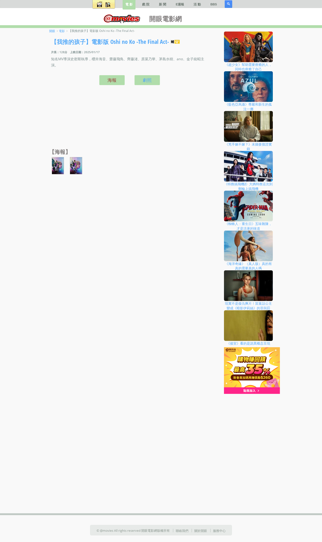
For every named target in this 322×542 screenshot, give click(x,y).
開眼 (52, 31)
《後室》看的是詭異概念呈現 (248, 343)
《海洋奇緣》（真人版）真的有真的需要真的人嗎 (248, 265)
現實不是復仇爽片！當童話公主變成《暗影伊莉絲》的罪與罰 (248, 305)
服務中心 (219, 530)
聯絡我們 (182, 530)
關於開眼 (200, 530)
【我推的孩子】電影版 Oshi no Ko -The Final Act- (110, 42)
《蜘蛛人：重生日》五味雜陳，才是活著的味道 (248, 226)
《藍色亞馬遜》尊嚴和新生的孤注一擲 (248, 106)
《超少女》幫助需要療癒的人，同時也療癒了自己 (248, 66)
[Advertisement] (128, 121)
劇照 (147, 80)
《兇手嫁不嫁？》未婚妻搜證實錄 (248, 146)
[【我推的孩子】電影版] (58, 165)
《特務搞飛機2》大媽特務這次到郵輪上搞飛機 (248, 186)
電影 (62, 31)
